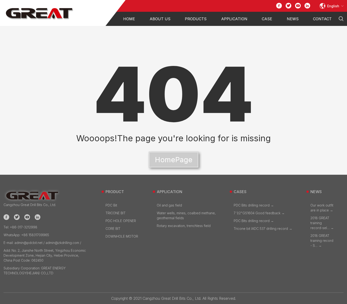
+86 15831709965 (26, 235)
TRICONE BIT (116, 213)
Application (234, 18)
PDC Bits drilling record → (254, 205)
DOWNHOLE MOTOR (122, 236)
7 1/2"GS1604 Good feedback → (259, 213)
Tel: (7, 227)
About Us (160, 18)
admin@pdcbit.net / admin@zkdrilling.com (41, 243)
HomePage (173, 159)
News (293, 18)
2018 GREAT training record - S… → (321, 240)
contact (322, 18)
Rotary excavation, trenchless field (184, 226)
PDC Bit (111, 205)
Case (267, 18)
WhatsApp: (12, 235)
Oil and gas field (169, 205)
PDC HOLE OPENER (121, 221)
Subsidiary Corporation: (22, 268)
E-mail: (9, 243)
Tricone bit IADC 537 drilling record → (263, 229)
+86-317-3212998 (20, 227)
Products (196, 18)
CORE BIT (113, 229)
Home (129, 18)
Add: (8, 250)
